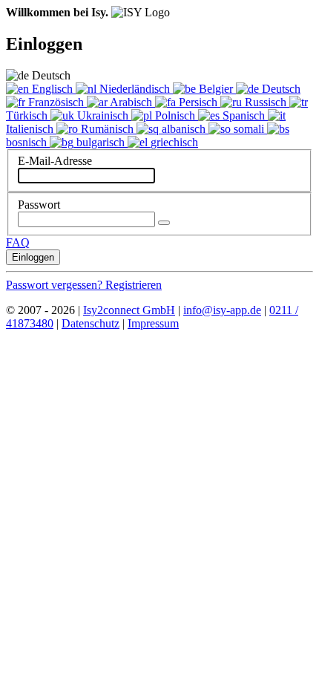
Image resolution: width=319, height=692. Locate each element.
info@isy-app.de (222, 310)
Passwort (39, 204)
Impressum (153, 323)
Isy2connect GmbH (129, 310)
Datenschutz (90, 323)
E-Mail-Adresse (55, 160)
